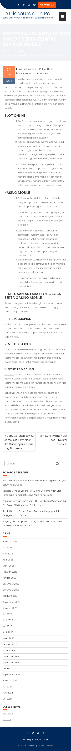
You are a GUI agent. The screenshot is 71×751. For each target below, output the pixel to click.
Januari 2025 (9, 650)
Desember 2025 (11, 583)
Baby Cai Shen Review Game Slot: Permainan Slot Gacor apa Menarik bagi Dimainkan (19, 442)
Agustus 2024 (10, 680)
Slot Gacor (48, 69)
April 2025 (8, 632)
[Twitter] (23, 5)
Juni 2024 (8, 692)
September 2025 (11, 602)
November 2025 (11, 589)
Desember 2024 (11, 656)
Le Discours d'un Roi (27, 13)
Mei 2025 (7, 626)
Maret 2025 (8, 638)
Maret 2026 (8, 565)
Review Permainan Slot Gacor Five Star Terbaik (53, 440)
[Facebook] (18, 5)
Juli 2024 (7, 686)
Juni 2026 (8, 553)
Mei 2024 (7, 698)
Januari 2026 (9, 577)
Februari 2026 (10, 571)
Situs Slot (9, 374)
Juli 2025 (7, 614)
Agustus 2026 (10, 541)
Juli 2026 (7, 547)
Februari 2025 (10, 644)
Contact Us (47, 4)
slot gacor (8, 713)
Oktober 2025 (10, 596)
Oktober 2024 (10, 668)
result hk (7, 719)
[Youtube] (29, 5)
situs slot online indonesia (33, 73)
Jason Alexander (27, 69)
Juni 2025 (8, 620)
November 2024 (11, 662)
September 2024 (11, 674)
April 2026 (8, 559)
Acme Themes (45, 745)
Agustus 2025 (10, 608)
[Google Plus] (34, 5)
